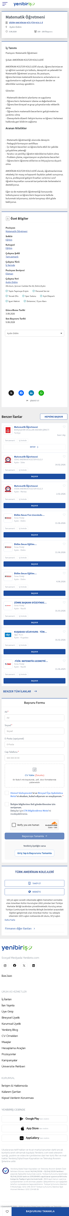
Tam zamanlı (12, 256)
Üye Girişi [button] (7, 1011)
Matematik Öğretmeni (16, 231)
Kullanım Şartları (11, 1092)
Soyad (8, 725)
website (36, 891)
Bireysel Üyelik (11, 1017)
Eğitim (9, 239)
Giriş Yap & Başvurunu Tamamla (34, 853)
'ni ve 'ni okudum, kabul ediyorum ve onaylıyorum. (36, 794)
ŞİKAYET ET (34, 400)
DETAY (33, 447)
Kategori (10, 244)
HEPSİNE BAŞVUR (54, 416)
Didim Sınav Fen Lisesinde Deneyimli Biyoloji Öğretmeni (29, 515)
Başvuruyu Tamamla (33, 836)
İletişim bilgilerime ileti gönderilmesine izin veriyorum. (32, 809)
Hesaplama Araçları (14, 1048)
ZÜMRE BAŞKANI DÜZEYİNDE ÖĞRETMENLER (29, 602)
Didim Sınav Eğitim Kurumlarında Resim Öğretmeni (31, 544)
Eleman (9, 273)
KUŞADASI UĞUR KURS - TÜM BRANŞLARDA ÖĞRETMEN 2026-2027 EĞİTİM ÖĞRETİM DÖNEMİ (30, 631)
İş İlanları (7, 999)
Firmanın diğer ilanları (18, 928)
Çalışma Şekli (13, 253)
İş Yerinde (10, 265)
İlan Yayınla (8, 1005)
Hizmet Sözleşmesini (21, 792)
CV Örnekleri (10, 1036)
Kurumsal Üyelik (11, 1023)
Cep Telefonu (12, 751)
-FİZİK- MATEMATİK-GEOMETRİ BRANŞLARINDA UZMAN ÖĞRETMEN (30, 661)
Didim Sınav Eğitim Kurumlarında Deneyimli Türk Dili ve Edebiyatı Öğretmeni (30, 573)
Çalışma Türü (13, 261)
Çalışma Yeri (12, 278)
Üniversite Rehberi (13, 1066)
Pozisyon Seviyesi (15, 270)
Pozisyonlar (9, 1054)
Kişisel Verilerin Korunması (18, 1098)
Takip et (36, 883)
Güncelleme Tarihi (15, 310)
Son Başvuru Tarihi (16, 318)
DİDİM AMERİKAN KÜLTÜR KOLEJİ (26, 22)
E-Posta (14, 738)
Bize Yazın (7, 975)
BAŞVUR (34, 476)
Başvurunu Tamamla (40, 1211)
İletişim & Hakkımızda (15, 1085)
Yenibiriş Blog (10, 1030)
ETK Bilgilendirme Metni (36, 810)
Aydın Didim (15, 26)
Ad (7, 711)
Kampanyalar (9, 1060)
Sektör (9, 236)
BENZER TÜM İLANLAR (17, 691)
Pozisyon (10, 227)
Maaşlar (6, 1042)
